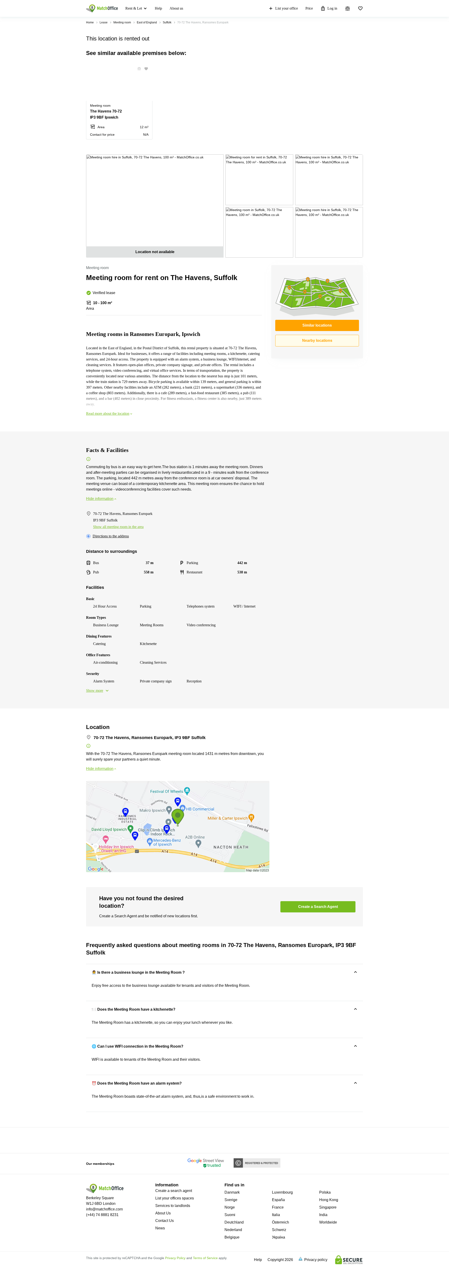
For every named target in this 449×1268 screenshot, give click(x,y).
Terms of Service (205, 1258)
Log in (332, 8)
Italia (276, 1215)
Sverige (230, 1200)
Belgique (231, 1237)
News (160, 1228)
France (278, 1207)
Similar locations (317, 325)
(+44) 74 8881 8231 (102, 1215)
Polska (325, 1192)
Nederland (233, 1230)
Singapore (328, 1207)
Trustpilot (93, 1140)
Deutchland (234, 1222)
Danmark (232, 1192)
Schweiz (279, 1230)
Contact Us (164, 1221)
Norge (229, 1207)
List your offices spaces (174, 1198)
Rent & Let (133, 8)
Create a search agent (173, 1191)
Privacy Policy (175, 1258)
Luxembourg (282, 1192)
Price (309, 8)
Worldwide (328, 1222)
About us (176, 8)
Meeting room (122, 22)
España (278, 1200)
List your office (286, 8)
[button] (138, 68)
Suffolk (167, 22)
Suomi (229, 1215)
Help (158, 8)
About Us (163, 1213)
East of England (147, 22)
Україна (278, 1237)
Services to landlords (172, 1206)
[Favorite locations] (360, 8)
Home (90, 22)
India (323, 1215)
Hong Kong (328, 1200)
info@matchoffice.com (104, 1209)
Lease (104, 22)
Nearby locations (317, 341)
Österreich (280, 1222)
